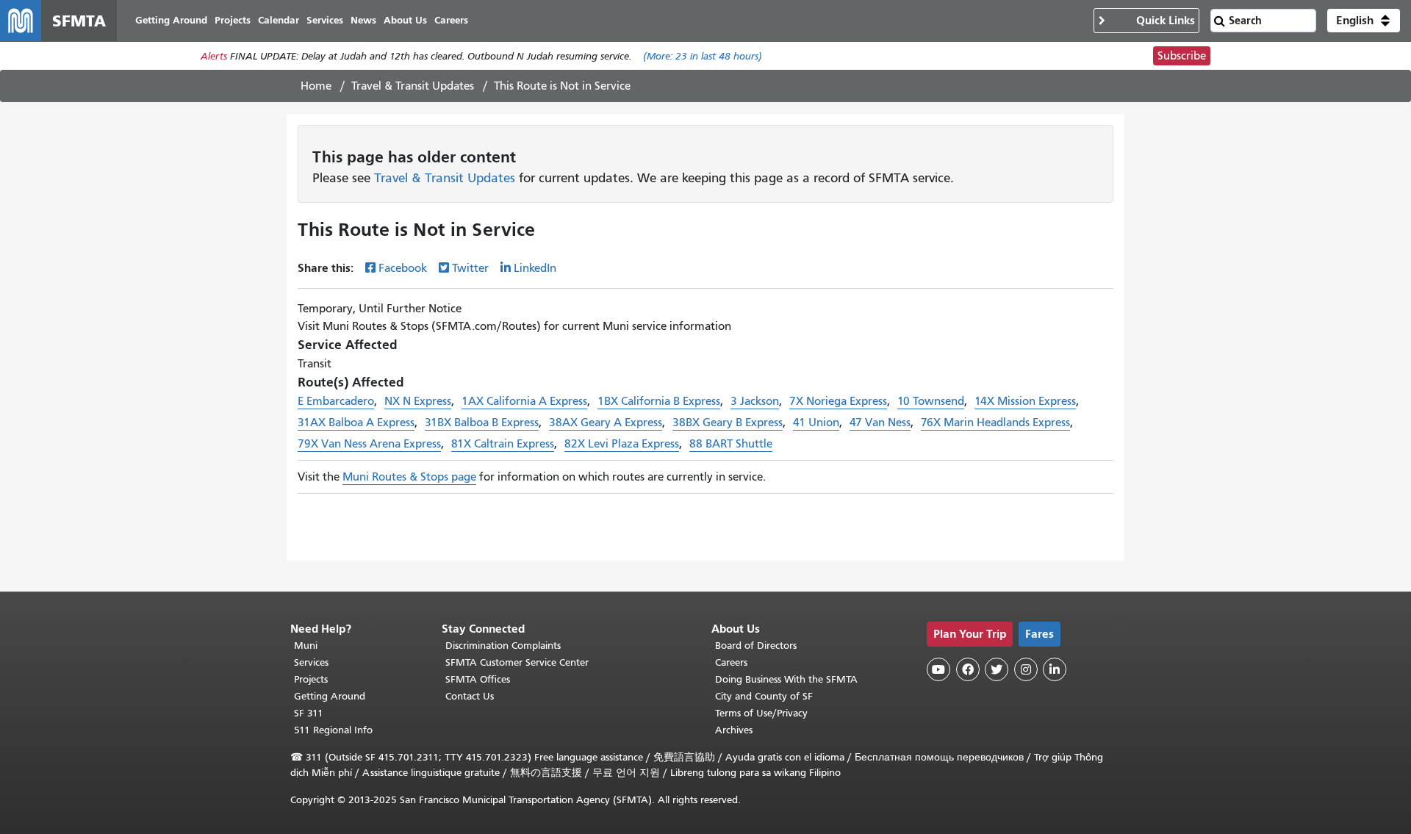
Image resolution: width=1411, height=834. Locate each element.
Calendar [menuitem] (278, 20)
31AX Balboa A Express (356, 422)
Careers (731, 662)
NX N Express (417, 401)
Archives (734, 730)
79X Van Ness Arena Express (369, 443)
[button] (1363, 20)
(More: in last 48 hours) (702, 56)
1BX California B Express (658, 401)
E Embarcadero (336, 401)
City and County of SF (764, 696)
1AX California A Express (524, 401)
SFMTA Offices (477, 679)
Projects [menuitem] (233, 20)
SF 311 (308, 713)
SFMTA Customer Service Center (517, 662)
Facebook (402, 268)
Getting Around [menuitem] (171, 20)
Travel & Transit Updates (412, 86)
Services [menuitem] (324, 20)
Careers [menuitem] (451, 20)
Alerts (214, 56)
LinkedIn (535, 268)
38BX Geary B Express (727, 422)
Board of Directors (756, 645)
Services (311, 662)
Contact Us (469, 696)
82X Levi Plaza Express (621, 443)
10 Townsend (930, 401)
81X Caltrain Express (502, 443)
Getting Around (329, 696)
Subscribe (1181, 55)
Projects (311, 679)
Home (316, 86)
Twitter (470, 268)
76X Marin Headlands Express (995, 422)
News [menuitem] (363, 20)
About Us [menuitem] (405, 20)
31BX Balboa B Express (482, 422)
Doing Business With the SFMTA (786, 679)
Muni (305, 645)
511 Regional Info (333, 730)
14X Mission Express (1025, 401)
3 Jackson (754, 401)
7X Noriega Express (838, 401)
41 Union (816, 422)
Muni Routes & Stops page (409, 476)
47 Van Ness (880, 422)
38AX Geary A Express (605, 422)
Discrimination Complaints (503, 645)
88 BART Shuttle (730, 443)
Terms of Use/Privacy (761, 713)
